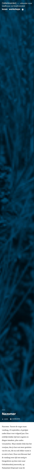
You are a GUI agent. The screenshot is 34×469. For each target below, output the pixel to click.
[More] (23, 9)
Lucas (6, 419)
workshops (14, 9)
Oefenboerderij (9, 3)
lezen (4, 9)
